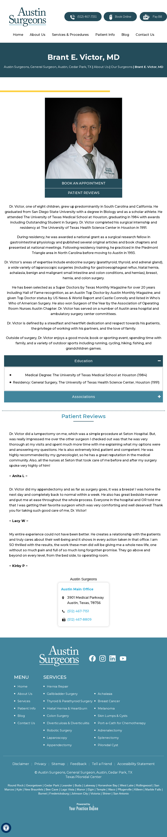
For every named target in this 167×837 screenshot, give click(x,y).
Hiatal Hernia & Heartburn (67, 708)
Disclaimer (20, 764)
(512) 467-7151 (87, 16)
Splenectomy (108, 738)
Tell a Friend (102, 764)
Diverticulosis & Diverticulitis (68, 723)
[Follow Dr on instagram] (102, 656)
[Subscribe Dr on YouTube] (112, 656)
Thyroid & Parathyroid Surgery (69, 701)
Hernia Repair (57, 686)
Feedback (78, 764)
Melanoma (106, 708)
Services (24, 701)
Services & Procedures (70, 35)
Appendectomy (59, 745)
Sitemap (58, 764)
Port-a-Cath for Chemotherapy (122, 723)
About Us (37, 35)
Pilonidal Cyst (108, 745)
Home (18, 35)
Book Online (123, 16)
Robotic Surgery (59, 730)
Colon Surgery (58, 716)
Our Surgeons (121, 67)
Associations (83, 397)
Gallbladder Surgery (62, 694)
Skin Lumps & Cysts (112, 716)
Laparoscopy (57, 738)
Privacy (40, 764)
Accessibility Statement (136, 764)
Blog (125, 35)
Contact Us (145, 35)
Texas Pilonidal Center (83, 777)
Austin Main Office (77, 589)
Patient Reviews (83, 193)
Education (84, 361)
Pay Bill (157, 16)
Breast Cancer (109, 701)
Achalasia (105, 694)
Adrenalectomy (110, 730)
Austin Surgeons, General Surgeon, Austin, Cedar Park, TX (47, 67)
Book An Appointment (83, 183)
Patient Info (105, 35)
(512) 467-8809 (79, 619)
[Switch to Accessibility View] (6, 828)
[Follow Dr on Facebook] (92, 656)
